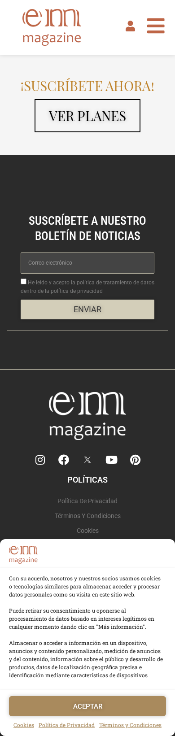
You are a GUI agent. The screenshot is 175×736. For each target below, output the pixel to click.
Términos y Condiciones (130, 724)
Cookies (23, 724)
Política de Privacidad (67, 724)
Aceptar (87, 706)
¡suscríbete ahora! (87, 86)
